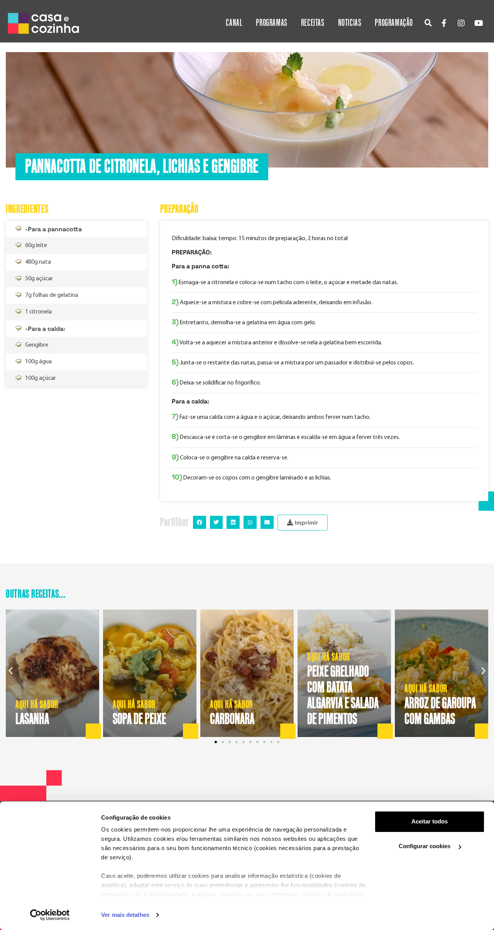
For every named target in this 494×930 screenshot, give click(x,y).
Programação (394, 23)
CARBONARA (232, 719)
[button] (428, 22)
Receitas (313, 23)
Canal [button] (234, 23)
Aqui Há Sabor (36, 705)
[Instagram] (461, 23)
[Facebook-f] (444, 23)
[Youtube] (478, 23)
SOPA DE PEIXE (139, 719)
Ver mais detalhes (125, 914)
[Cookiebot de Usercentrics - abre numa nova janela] (50, 915)
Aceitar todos (429, 821)
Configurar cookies (425, 846)
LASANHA (32, 719)
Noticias (350, 23)
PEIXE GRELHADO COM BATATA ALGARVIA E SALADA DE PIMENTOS (343, 695)
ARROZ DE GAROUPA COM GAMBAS (440, 711)
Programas (271, 23)
